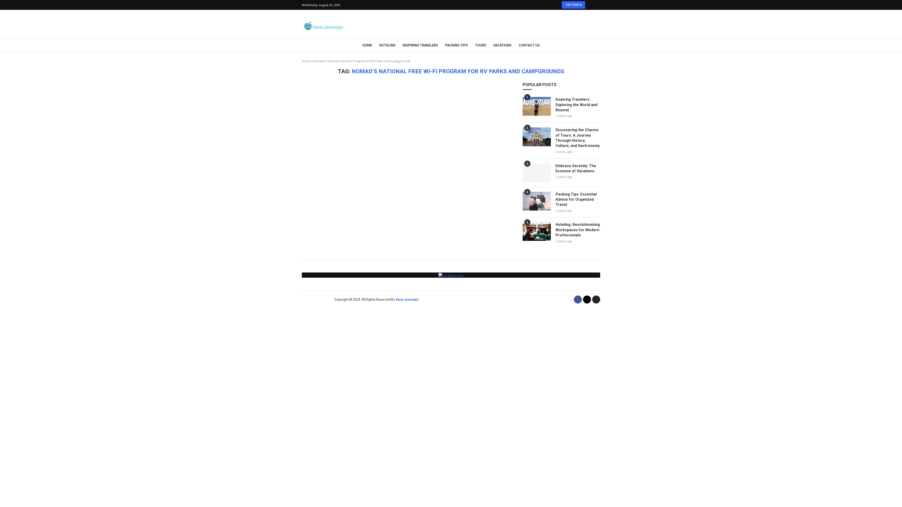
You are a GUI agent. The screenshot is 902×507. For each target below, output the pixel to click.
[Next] (595, 5)
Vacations (502, 45)
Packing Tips (456, 45)
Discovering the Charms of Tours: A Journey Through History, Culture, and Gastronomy (578, 138)
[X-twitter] (587, 299)
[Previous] (589, 5)
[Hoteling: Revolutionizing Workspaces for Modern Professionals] (537, 231)
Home (367, 45)
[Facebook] (578, 299)
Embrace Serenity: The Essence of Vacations (576, 168)
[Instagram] (596, 299)
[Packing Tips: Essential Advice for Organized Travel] (537, 201)
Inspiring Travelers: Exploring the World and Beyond (576, 104)
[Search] (597, 24)
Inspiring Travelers (420, 45)
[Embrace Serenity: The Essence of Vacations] (537, 172)
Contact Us (529, 45)
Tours (480, 45)
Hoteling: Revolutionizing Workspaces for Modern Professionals (578, 229)
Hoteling (387, 45)
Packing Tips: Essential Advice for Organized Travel (576, 199)
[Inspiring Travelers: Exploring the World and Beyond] (537, 106)
